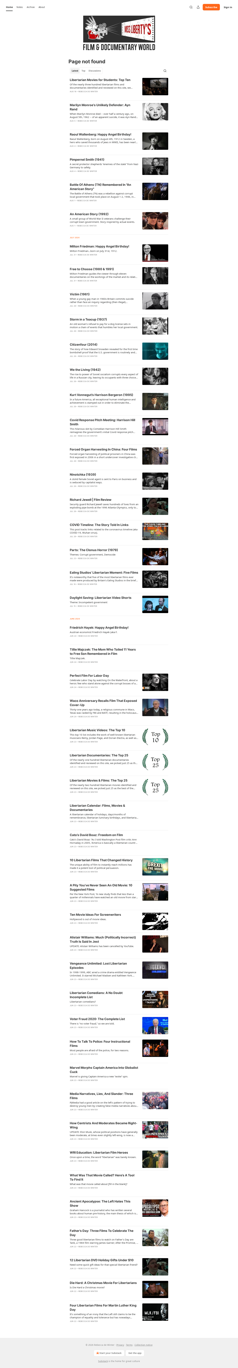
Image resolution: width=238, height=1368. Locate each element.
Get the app (135, 1353)
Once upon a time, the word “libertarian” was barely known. (103, 1157)
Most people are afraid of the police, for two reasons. (99, 1050)
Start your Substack (110, 1353)
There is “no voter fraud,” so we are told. (92, 1023)
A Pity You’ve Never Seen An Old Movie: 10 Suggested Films (101, 887)
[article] (119, 88)
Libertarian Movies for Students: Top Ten (100, 80)
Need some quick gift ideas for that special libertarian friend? (104, 1264)
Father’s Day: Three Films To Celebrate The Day (101, 1233)
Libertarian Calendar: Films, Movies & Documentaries (97, 808)
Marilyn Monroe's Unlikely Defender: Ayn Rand (100, 107)
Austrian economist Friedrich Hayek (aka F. (93, 632)
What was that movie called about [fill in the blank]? (98, 1184)
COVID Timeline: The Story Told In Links (99, 525)
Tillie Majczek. (77, 658)
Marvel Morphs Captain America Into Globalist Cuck (104, 1070)
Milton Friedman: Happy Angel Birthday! (99, 246)
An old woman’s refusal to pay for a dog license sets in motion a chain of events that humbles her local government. (104, 325)
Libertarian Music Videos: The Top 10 (97, 730)
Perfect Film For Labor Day (89, 676)
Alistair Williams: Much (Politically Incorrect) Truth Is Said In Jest (103, 939)
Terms (129, 1344)
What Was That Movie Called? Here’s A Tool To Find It (102, 1177)
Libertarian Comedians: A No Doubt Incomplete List (96, 995)
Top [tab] (83, 70)
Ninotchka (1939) (83, 474)
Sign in (228, 7)
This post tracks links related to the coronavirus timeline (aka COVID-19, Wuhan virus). (103, 531)
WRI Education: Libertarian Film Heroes (99, 1152)
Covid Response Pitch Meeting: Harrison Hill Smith (102, 422)
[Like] (72, 96)
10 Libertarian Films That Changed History (101, 860)
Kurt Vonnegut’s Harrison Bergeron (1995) (101, 395)
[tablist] (86, 71)
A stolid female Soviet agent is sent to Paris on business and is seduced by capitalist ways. (103, 480)
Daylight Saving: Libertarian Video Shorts (100, 598)
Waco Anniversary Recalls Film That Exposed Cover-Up (103, 703)
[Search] (191, 7)
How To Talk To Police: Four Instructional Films (100, 1044)
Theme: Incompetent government (88, 602)
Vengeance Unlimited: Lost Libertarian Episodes (98, 966)
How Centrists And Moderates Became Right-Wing (103, 1125)
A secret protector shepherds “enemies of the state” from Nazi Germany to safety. (104, 165)
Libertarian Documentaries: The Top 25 (99, 755)
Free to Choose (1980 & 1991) (92, 269)
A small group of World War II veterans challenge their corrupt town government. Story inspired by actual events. (102, 220)
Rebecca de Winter (88, 91)
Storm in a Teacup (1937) (88, 319)
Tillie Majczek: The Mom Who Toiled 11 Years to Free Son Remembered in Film (103, 652)
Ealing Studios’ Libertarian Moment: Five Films (104, 572)
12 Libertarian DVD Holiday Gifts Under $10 (102, 1260)
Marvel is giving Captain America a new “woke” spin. (99, 1076)
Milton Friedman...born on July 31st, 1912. (93, 251)
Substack (103, 1361)
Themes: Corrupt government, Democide (92, 554)
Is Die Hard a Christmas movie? (87, 1287)
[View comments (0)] (93, 96)
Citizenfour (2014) (83, 344)
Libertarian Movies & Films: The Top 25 (98, 780)
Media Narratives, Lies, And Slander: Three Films (101, 1096)
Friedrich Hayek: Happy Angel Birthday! (99, 627)
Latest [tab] (75, 70)
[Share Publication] (198, 7)
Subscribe (211, 7)
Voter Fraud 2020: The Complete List (97, 1019)
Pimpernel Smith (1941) (87, 159)
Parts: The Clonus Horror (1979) (94, 550)
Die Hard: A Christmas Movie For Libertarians (103, 1283)
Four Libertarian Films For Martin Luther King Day (103, 1308)
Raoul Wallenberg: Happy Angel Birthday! (100, 134)
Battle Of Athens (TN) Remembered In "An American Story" (100, 187)
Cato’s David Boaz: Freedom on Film (96, 835)
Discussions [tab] (95, 70)
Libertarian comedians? (83, 1001)
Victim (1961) (80, 294)
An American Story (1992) (89, 214)
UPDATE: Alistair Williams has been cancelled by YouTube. (102, 946)
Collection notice (144, 1344)
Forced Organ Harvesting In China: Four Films (103, 449)
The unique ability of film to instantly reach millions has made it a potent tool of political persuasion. (101, 866)
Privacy (120, 1344)
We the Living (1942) (85, 370)
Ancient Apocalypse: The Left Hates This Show (100, 1204)
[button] (9, 7)
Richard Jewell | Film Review (90, 500)
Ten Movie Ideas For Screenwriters (95, 915)
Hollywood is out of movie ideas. (88, 919)
